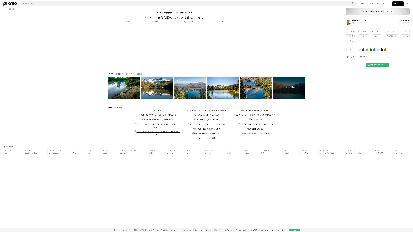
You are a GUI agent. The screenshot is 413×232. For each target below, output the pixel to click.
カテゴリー (374, 3)
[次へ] (201, 15)
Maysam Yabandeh (359, 21)
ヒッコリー (351, 41)
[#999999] (367, 49)
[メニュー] (407, 3)
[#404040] (363, 49)
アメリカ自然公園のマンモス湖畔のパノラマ (174, 12)
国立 (406, 31)
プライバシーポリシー (279, 230)
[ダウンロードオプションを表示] (387, 65)
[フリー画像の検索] (353, 3)
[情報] (373, 57)
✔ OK (294, 230)
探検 (362, 3)
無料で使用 (405, 21)
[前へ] (147, 15)
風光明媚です (391, 36)
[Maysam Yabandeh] (348, 24)
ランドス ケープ (393, 31)
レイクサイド (377, 31)
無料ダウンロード (376, 65)
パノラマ (377, 36)
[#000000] (381, 49)
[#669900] (385, 49)
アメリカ (354, 31)
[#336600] (370, 49)
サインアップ (398, 3)
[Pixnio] (10, 4)
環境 (364, 31)
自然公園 (350, 36)
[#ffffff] (389, 49)
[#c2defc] (378, 49)
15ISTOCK (138, 74)
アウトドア (364, 36)
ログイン (386, 3)
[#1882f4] (374, 49)
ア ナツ (405, 36)
